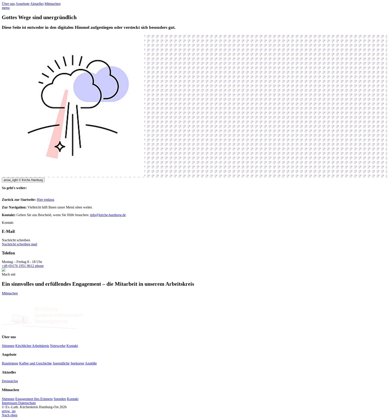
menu (6, 8)
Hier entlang (45, 200)
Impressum (10, 403)
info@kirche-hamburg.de (108, 215)
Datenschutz (27, 403)
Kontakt (72, 346)
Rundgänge (10, 363)
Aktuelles (37, 4)
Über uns (8, 4)
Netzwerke (58, 346)
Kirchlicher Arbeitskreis (32, 346)
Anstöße (91, 363)
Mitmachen (53, 4)
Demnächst (10, 381)
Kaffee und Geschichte (35, 363)
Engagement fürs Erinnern (34, 399)
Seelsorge (77, 363)
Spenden (60, 399)
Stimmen (8, 346)
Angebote (22, 4)
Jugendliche (61, 363)
